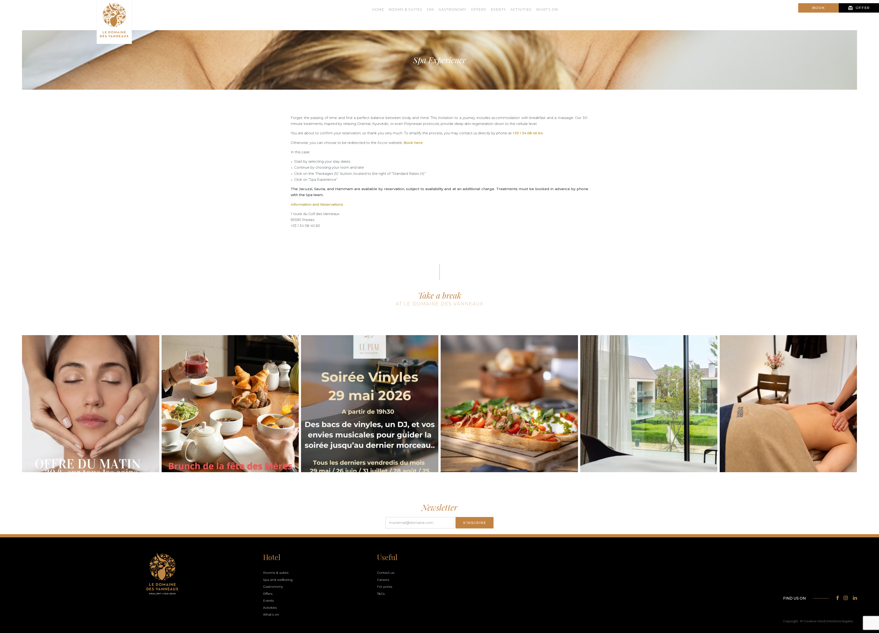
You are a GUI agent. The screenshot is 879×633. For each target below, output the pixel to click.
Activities (521, 10)
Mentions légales (840, 621)
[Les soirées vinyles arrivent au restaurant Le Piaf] (369, 403)
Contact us (385, 573)
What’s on (547, 10)
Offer (859, 8)
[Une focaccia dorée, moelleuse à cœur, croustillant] (509, 403)
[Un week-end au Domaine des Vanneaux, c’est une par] (649, 403)
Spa (430, 10)
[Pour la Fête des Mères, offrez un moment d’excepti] (230, 403)
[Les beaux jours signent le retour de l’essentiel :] (788, 403)
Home (378, 10)
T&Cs (381, 594)
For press (384, 587)
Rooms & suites (405, 10)
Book (818, 7)
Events (498, 10)
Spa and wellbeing (278, 580)
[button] (14, 620)
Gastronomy (452, 10)
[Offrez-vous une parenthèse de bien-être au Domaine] (90, 403)
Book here (413, 142)
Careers (383, 580)
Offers (478, 10)
